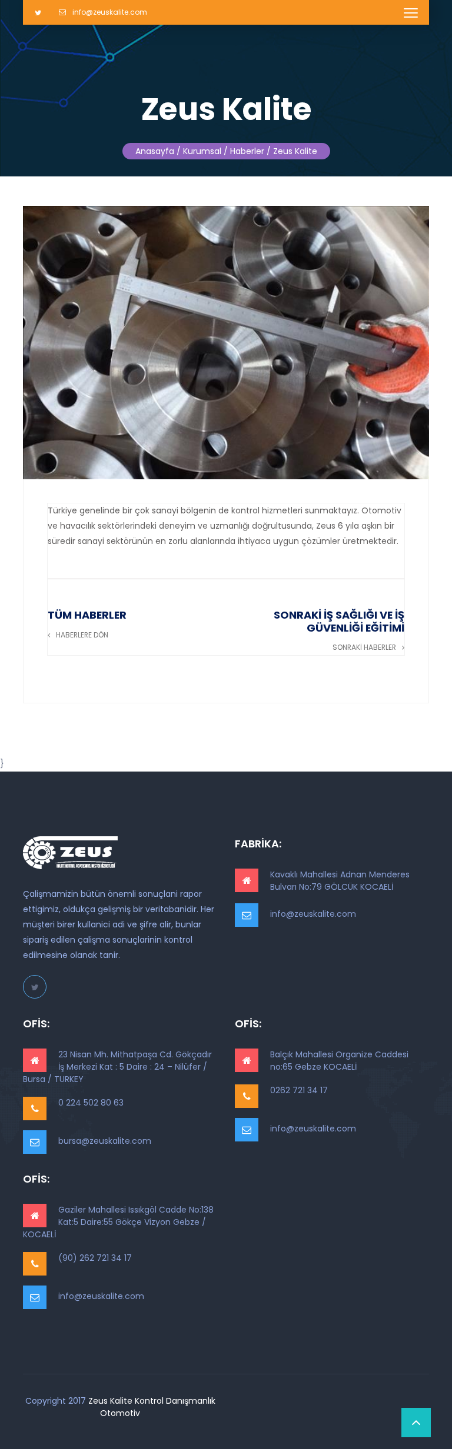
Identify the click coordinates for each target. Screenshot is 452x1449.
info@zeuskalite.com (109, 12)
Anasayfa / (158, 151)
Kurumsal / (205, 151)
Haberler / (250, 151)
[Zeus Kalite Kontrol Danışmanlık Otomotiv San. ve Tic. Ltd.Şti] (70, 852)
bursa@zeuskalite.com (104, 1141)
